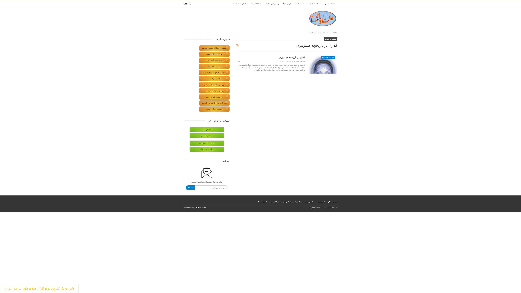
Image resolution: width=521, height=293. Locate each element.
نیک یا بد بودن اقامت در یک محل (214, 103)
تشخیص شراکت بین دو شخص (214, 48)
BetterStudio (201, 208)
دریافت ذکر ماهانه (207, 149)
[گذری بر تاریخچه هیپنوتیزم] (323, 65)
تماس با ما (300, 3)
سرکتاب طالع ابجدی (214, 54)
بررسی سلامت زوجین (214, 97)
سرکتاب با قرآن (207, 136)
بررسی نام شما (214, 66)
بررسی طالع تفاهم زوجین (214, 85)
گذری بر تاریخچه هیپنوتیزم (292, 57)
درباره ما (287, 3)
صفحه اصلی (330, 3)
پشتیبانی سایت (272, 3)
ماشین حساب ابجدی (214, 109)
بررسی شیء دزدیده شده (214, 91)
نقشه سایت (315, 3)
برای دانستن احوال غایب (214, 60)
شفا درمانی (207, 130)
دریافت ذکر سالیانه (206, 143)
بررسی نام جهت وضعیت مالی (214, 72)
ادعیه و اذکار (240, 3)
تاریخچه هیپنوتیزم (328, 57)
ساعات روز (255, 3)
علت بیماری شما (214, 79)
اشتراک (190, 188)
